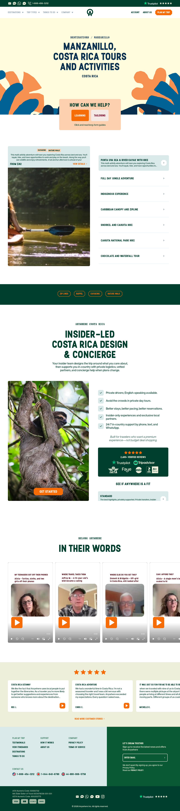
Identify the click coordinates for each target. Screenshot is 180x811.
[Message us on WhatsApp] (19, 3)
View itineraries (20, 747)
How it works (47, 742)
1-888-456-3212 (40, 3)
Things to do (18, 756)
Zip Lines (64, 293)
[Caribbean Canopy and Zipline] (164, 209)
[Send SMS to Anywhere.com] (14, 3)
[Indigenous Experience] (164, 194)
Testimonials (18, 742)
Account (135, 12)
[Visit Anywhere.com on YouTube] (97, 796)
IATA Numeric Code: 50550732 (25, 791)
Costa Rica (90, 76)
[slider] (10, 633)
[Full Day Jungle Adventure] (164, 178)
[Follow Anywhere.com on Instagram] (102, 796)
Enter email (130, 758)
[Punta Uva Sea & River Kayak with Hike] (164, 163)
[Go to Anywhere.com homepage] (90, 12)
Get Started (48, 491)
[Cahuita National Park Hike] (164, 240)
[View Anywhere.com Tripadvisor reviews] (144, 463)
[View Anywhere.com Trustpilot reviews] (158, 3)
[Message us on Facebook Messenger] (24, 3)
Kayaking (95, 293)
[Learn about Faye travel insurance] (126, 470)
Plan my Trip (164, 12)
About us (147, 12)
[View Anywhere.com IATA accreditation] (113, 469)
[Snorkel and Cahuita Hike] (164, 225)
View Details (79, 164)
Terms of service (77, 747)
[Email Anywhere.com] (9, 3)
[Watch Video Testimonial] (62, 705)
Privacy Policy (137, 770)
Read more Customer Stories (89, 719)
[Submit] (165, 758)
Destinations (18, 751)
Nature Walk (114, 293)
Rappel (79, 293)
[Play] (16, 622)
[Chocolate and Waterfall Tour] (164, 256)
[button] (11, 639)
